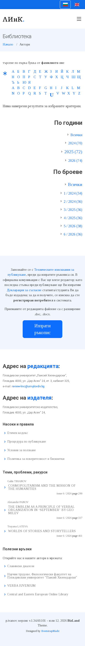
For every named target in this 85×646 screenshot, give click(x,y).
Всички (76, 135)
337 (80, 517)
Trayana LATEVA (17, 526)
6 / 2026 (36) (73, 234)
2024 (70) (75, 143)
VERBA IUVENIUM (21, 585)
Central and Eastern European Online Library (37, 594)
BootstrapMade (50, 631)
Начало (8, 44)
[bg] (65, 4)
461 (80, 535)
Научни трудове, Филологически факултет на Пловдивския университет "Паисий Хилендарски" (42, 576)
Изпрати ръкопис (42, 329)
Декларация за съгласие (24, 290)
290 (80, 493)
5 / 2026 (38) (73, 226)
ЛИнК (14, 19)
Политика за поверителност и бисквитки (35, 459)
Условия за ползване (21, 450)
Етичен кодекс (17, 433)
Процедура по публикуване (26, 441)
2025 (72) (73, 151)
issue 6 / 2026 (64, 493)
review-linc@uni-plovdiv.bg (28, 386)
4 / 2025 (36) (73, 218)
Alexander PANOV (18, 502)
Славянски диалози (20, 566)
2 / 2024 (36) (73, 201)
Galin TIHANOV (17, 481)
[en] (77, 4)
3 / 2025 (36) (73, 210)
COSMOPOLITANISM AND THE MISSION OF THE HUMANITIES (41, 487)
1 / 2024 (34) (73, 193)
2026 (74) (75, 161)
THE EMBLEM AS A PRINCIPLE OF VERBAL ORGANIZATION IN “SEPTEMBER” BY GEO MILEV (41, 510)
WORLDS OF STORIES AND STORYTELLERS (42, 531)
